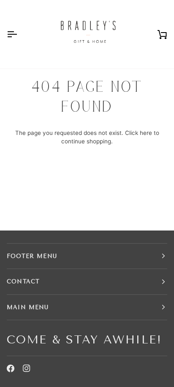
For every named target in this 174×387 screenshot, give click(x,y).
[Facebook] (10, 368)
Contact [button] (23, 281)
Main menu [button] (28, 307)
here (146, 132)
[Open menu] (19, 34)
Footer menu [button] (32, 256)
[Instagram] (26, 368)
